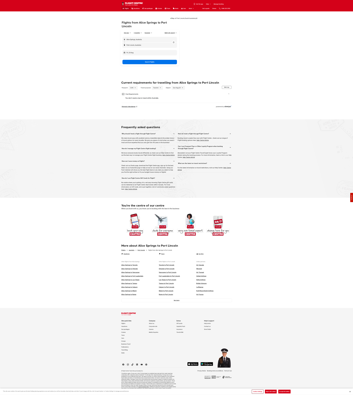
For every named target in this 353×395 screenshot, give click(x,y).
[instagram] (128, 364)
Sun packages (148, 8)
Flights (127, 8)
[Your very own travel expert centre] (190, 225)
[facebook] (123, 364)
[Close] (350, 392)
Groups (123, 341)
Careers (151, 329)
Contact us (207, 326)
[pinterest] (146, 364)
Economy (147, 33)
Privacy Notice (201, 371)
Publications (125, 347)
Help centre (207, 323)
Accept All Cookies (284, 391)
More (190, 8)
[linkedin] (137, 364)
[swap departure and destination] (173, 42)
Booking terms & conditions (215, 371)
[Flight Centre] (128, 314)
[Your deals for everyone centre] (162, 225)
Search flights (149, 62)
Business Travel (125, 344)
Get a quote (205, 8)
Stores (214, 8)
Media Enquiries (153, 332)
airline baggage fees (144, 386)
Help (207, 4)
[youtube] (142, 364)
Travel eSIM (179, 332)
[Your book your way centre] (135, 225)
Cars (184, 8)
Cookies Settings (257, 391)
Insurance (179, 329)
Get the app (199, 4)
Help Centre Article (168, 155)
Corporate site (153, 326)
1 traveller (137, 33)
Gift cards (179, 323)
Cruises (159, 8)
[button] (176, 300)
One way (126, 33)
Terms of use (228, 371)
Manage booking (219, 4)
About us (151, 323)
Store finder (207, 329)
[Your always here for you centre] (218, 225)
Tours (168, 8)
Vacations (137, 8)
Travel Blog (124, 350)
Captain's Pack (180, 326)
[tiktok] (132, 364)
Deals (176, 8)
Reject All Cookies (271, 391)
